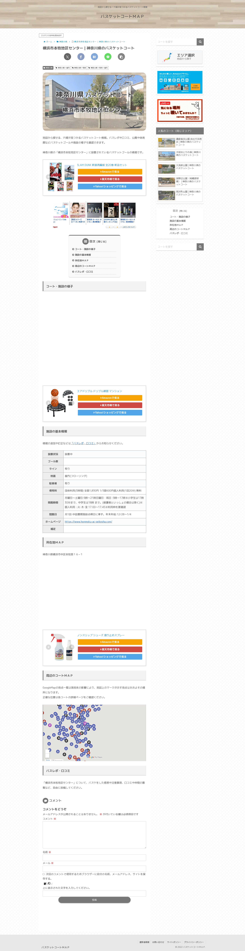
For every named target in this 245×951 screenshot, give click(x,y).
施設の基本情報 (83, 254)
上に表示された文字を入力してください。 (67, 888)
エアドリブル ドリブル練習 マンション (99, 391)
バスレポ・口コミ (84, 271)
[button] (121, 56)
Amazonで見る (110, 171)
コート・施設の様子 (85, 249)
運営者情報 (144, 942)
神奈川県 (49, 68)
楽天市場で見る (111, 179)
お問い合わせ (158, 942)
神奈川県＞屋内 (64, 68)
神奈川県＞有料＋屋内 (99, 68)
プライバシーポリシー (194, 942)
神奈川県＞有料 (80, 68)
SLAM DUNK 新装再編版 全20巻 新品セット (102, 165)
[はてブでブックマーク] (94, 56)
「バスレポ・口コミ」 (83, 443)
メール (48, 863)
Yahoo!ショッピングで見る (110, 186)
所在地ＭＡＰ (82, 260)
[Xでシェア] (67, 56)
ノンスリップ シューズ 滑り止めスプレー (100, 635)
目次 (92, 241)
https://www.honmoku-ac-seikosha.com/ (88, 521)
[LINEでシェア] (107, 56)
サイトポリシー (174, 942)
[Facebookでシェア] (81, 56)
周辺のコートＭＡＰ (85, 266)
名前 (47, 852)
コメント (49, 819)
